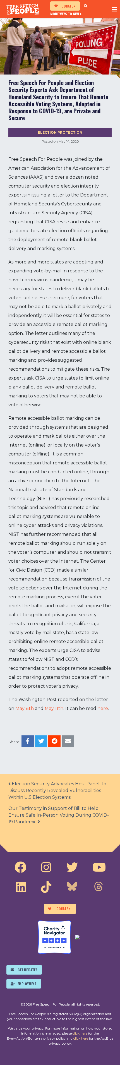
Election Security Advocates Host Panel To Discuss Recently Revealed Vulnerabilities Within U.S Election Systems (57, 790)
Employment (27, 983)
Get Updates (27, 969)
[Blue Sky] (72, 887)
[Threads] (98, 887)
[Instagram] (46, 867)
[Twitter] (72, 867)
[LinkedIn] (21, 887)
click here (80, 1033)
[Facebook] (20, 867)
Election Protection (60, 132)
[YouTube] (99, 867)
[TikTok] (46, 887)
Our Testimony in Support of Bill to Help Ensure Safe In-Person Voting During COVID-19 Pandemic (58, 815)
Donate (67, 6)
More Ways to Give (64, 13)
